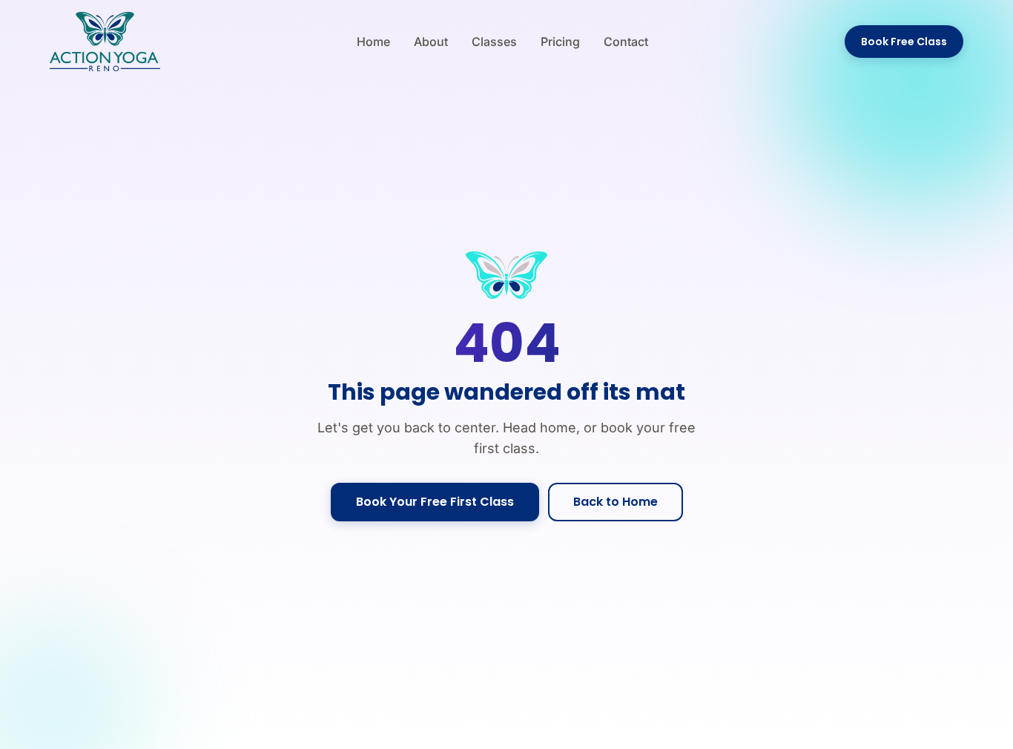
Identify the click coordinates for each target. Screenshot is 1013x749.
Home (373, 41)
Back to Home (615, 501)
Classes (494, 41)
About (431, 41)
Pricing (560, 41)
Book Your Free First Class (435, 501)
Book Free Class (904, 41)
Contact (626, 41)
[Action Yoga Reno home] (105, 41)
